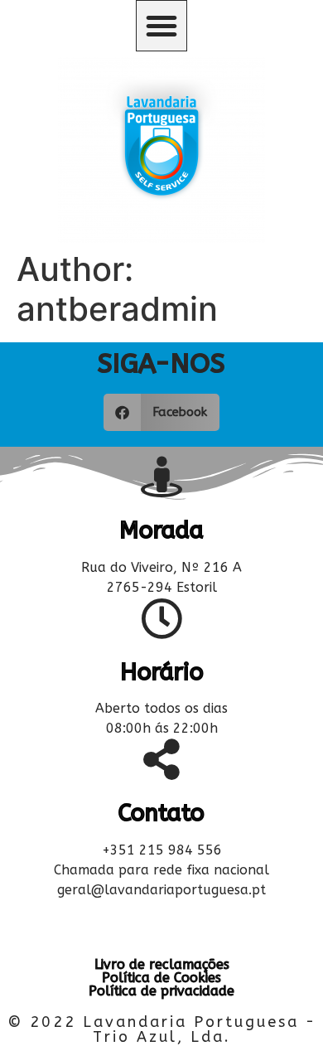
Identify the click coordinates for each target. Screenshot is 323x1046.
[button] (161, 25)
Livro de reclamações (161, 964)
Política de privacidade (161, 991)
